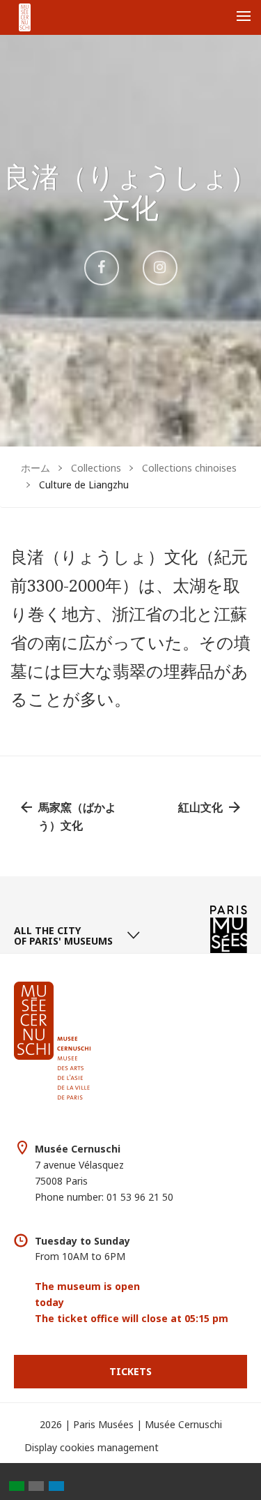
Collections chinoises (189, 467)
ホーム (35, 467)
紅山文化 (200, 807)
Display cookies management (91, 1447)
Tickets (130, 1371)
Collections (96, 467)
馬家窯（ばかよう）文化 (77, 816)
